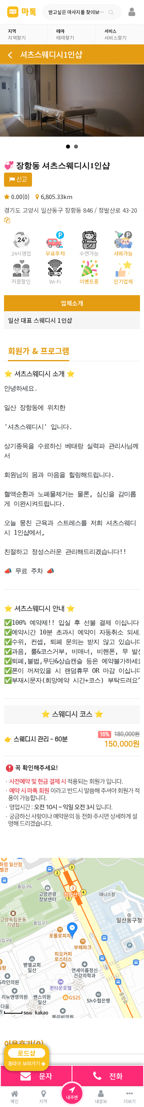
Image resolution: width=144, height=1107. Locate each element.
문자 (45, 1076)
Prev (10, 100)
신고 (21, 179)
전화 (116, 1076)
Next (133, 100)
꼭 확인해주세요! (36, 768)
